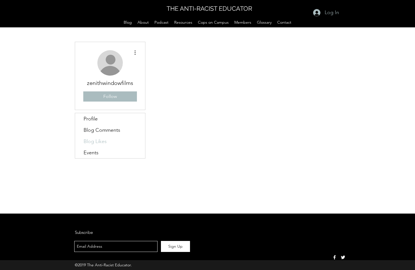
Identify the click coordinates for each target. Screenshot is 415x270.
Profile (91, 119)
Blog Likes (95, 141)
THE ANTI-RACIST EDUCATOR (209, 8)
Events (91, 153)
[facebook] (334, 257)
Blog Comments (102, 130)
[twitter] (343, 257)
